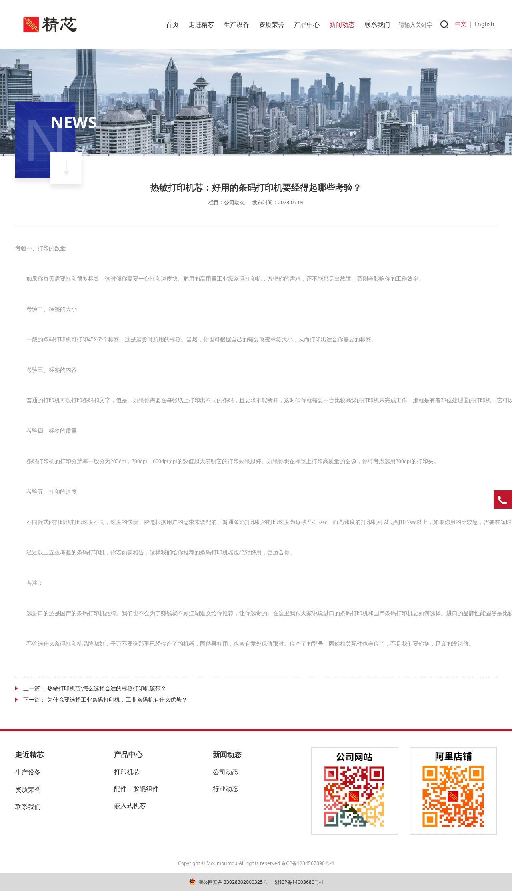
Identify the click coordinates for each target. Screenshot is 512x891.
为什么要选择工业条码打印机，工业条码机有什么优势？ (117, 699)
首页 (172, 24)
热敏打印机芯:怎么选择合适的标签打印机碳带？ (106, 688)
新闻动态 (342, 24)
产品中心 (307, 24)
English (484, 24)
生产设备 (236, 24)
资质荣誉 (271, 24)
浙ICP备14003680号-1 (299, 882)
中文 (460, 24)
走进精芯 (201, 24)
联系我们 (377, 24)
